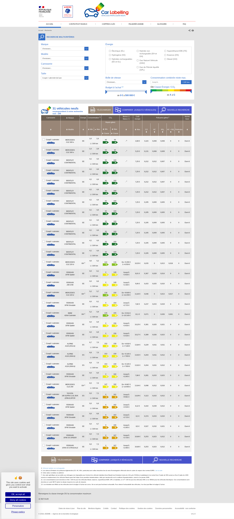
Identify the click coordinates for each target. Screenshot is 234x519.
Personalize (18, 506)
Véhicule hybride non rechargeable (54, 468)
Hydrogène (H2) (119, 55)
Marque (44, 44)
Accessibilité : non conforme (185, 508)
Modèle (44, 54)
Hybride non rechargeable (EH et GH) (148, 53)
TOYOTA (70, 395)
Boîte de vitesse (113, 78)
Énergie (109, 44)
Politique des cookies (127, 508)
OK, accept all (18, 494)
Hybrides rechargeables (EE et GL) (122, 60)
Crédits (105, 508)
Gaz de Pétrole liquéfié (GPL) (149, 68)
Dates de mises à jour (67, 508)
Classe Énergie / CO (163, 87)
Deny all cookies (18, 500)
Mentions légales (94, 508)
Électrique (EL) (118, 51)
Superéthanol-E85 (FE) (177, 51)
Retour (45, 499)
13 (122, 87)
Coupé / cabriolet (52, 140)
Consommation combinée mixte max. (169, 78)
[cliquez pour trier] (50, 128)
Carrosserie (46, 64)
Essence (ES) (173, 55)
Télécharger (104, 110)
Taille (43, 73)
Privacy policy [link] (18, 512)
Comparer (139, 110)
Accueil (40, 30)
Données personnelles (163, 508)
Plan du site (81, 508)
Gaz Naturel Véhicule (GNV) (148, 61)
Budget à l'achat (114, 87)
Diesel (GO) (172, 59)
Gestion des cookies (145, 508)
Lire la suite (158, 470)
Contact (114, 508)
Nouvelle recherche (178, 110)
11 (100, 117)
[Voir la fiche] (51, 143)
